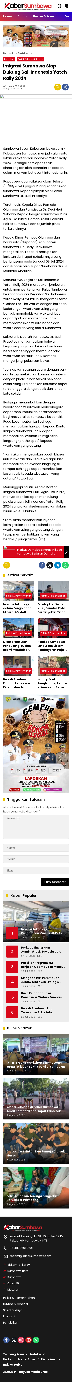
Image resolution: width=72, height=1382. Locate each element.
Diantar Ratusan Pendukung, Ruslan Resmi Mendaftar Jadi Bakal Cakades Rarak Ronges (17, 646)
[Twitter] (49, 565)
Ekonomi (9, 1316)
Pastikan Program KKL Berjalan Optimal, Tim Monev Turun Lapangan (42, 965)
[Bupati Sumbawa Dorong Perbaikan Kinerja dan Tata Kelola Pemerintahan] (18, 666)
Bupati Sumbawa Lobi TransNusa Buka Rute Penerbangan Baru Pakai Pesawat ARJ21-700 (39, 1010)
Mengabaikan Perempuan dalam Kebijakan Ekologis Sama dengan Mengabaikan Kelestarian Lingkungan (42, 980)
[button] (59, 6)
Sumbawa (14, 1277)
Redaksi (35, 1354)
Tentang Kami (13, 1354)
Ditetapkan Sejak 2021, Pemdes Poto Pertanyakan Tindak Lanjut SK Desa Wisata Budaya (52, 608)
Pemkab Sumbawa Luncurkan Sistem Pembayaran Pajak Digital (51, 646)
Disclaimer (49, 1359)
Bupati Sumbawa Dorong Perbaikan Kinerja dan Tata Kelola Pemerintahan (18, 683)
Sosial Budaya (12, 1310)
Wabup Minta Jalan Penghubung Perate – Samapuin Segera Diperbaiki (52, 683)
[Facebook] (42, 565)
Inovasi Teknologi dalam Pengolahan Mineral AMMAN (17, 608)
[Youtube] (28, 1340)
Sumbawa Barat (18, 1271)
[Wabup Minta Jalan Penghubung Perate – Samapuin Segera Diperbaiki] (53, 666)
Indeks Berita (12, 1365)
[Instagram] (21, 1340)
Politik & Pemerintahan (30, 59)
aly (4, 86)
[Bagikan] (65, 87)
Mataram (13, 1290)
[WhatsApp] (65, 565)
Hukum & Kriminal (15, 1304)
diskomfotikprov (18, 1265)
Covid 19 (13, 1283)
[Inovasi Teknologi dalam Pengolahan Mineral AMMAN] (18, 591)
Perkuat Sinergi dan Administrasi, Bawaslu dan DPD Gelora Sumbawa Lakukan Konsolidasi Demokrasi (40, 950)
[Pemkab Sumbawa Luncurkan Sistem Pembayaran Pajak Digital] (53, 628)
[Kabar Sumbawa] (28, 6)
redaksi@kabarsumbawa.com (30, 1256)
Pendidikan (10, 1323)
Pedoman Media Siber (19, 1359)
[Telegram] (57, 565)
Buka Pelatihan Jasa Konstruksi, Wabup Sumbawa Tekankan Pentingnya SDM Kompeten (42, 995)
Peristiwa (9, 59)
